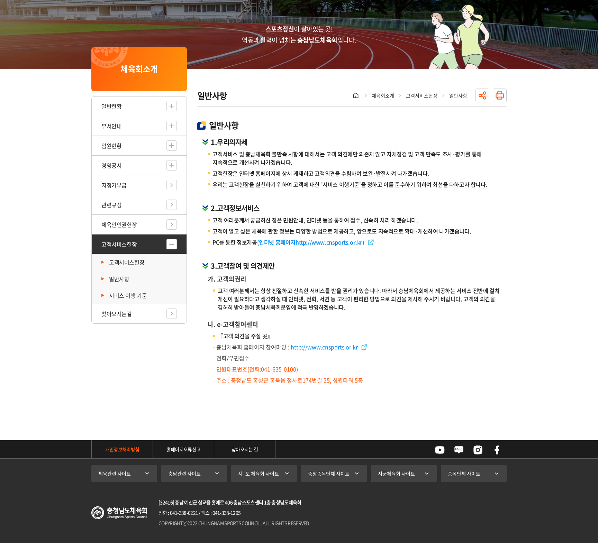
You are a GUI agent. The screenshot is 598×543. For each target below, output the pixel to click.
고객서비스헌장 (119, 244)
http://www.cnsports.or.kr (329, 242)
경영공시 (111, 165)
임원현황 (111, 145)
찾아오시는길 (116, 314)
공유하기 (482, 95)
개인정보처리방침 (122, 449)
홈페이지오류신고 (183, 449)
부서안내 (111, 126)
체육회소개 (383, 95)
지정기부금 (114, 185)
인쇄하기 (500, 95)
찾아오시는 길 (245, 449)
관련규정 (111, 205)
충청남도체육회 (119, 512)
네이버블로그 (458, 449)
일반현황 (111, 106)
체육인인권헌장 (119, 224)
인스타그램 (477, 449)
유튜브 (439, 449)
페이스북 (496, 449)
